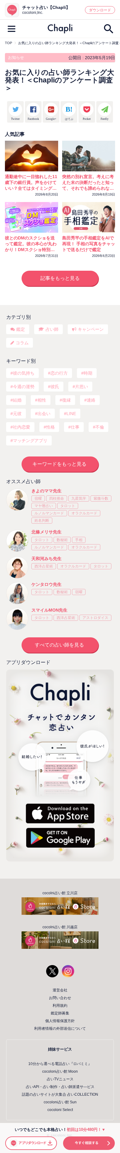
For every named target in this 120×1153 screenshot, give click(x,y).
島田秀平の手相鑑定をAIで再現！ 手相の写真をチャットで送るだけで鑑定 (88, 243)
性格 (50, 427)
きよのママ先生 (46, 490)
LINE (71, 413)
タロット (67, 506)
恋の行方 (59, 373)
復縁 (66, 400)
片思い (81, 386)
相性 (42, 400)
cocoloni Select (60, 1110)
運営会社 (60, 990)
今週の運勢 (23, 386)
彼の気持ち (23, 373)
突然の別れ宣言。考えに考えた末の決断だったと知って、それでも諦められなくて (88, 182)
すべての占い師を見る (59, 644)
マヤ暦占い (43, 506)
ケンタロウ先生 (46, 584)
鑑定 (20, 329)
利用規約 (60, 1005)
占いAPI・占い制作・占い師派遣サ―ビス (60, 1087)
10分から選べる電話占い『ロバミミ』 (60, 1064)
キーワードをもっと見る (59, 464)
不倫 (99, 427)
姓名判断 (41, 520)
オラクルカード (84, 513)
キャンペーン (91, 329)
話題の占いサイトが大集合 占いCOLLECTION (60, 1094)
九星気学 (78, 498)
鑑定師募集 (60, 1013)
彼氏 (54, 386)
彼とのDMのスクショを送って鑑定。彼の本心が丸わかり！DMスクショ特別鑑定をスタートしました (31, 244)
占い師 (52, 329)
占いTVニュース (60, 1079)
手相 (78, 540)
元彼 (17, 413)
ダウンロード (100, 10)
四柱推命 (56, 498)
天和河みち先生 (46, 558)
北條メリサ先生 (46, 531)
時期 (88, 373)
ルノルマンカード (49, 513)
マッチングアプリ (30, 440)
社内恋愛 (21, 427)
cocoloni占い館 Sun (60, 1102)
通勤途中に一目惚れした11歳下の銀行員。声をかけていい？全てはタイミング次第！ (31, 182)
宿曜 (38, 498)
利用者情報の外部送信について (60, 1028)
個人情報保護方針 (60, 1021)
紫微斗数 (101, 498)
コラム (22, 342)
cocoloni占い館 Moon (60, 1071)
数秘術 (62, 540)
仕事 (75, 427)
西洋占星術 (43, 566)
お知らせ (16, 57)
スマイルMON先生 (49, 610)
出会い (44, 413)
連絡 (91, 400)
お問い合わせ (60, 998)
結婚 (17, 400)
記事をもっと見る (60, 278)
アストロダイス (95, 618)
